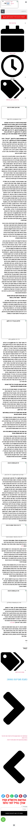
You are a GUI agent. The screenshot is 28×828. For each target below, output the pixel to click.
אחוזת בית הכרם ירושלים (19, 672)
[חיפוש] (3, 11)
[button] (26, 2)
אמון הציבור (12, 622)
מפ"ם (22, 546)
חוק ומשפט (8, 100)
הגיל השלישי (16, 100)
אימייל (24, 806)
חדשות (12, 100)
